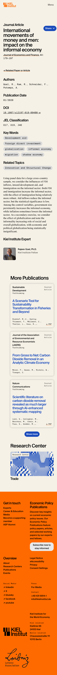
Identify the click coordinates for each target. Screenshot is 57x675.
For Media (36, 587)
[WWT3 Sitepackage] (13, 4)
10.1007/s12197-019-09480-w (22, 112)
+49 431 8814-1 (39, 595)
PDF (50, 324)
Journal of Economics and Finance (21, 54)
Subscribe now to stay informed (42, 546)
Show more (32, 434)
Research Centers (12, 566)
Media (6, 514)
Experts (7, 507)
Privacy (33, 564)
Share (48, 28)
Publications (9, 569)
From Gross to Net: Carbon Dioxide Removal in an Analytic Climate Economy (31, 359)
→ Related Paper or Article (16, 70)
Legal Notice (36, 558)
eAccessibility (37, 561)
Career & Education (13, 511)
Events (6, 573)
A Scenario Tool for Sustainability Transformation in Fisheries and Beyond (31, 306)
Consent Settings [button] (39, 568)
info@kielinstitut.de (41, 599)
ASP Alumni (9, 524)
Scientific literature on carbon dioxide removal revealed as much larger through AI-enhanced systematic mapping (29, 404)
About (6, 563)
